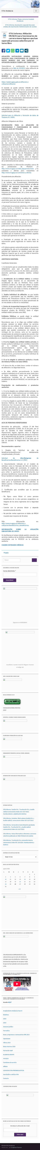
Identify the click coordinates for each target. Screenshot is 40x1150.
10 (5, 879)
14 (24, 879)
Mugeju (6, 553)
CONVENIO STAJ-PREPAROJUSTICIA (13, 1070)
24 (5, 884)
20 (20, 881)
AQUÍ (9, 1002)
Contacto (6, 1078)
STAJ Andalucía (7, 11)
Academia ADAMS (8, 1054)
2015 (4, 1023)
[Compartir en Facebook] (3, 50)
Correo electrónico (9, 571)
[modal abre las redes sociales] (26, 50)
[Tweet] (8, 50)
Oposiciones (6, 1039)
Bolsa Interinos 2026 (9, 1046)
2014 (4, 1019)
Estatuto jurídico (8, 1027)
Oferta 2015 (6, 1043)
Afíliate (5, 1066)
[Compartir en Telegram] (17, 50)
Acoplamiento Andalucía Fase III (12, 1011)
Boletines (6, 1015)
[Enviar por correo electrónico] (22, 50)
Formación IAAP (8, 1050)
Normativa (6, 1031)
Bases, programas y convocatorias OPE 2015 (16, 1035)
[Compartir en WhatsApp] (13, 50)
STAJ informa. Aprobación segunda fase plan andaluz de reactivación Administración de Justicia (20, 26)
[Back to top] (35, 1145)
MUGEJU (6, 1058)
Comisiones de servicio (9, 1062)
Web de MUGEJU (19, 68)
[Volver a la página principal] (20, 4)
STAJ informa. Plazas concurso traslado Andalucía (21, 20)
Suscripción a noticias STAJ (11, 1074)
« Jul (19, 889)
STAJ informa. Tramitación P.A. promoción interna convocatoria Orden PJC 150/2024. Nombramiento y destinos (18, 843)
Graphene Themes (16, 1147)
